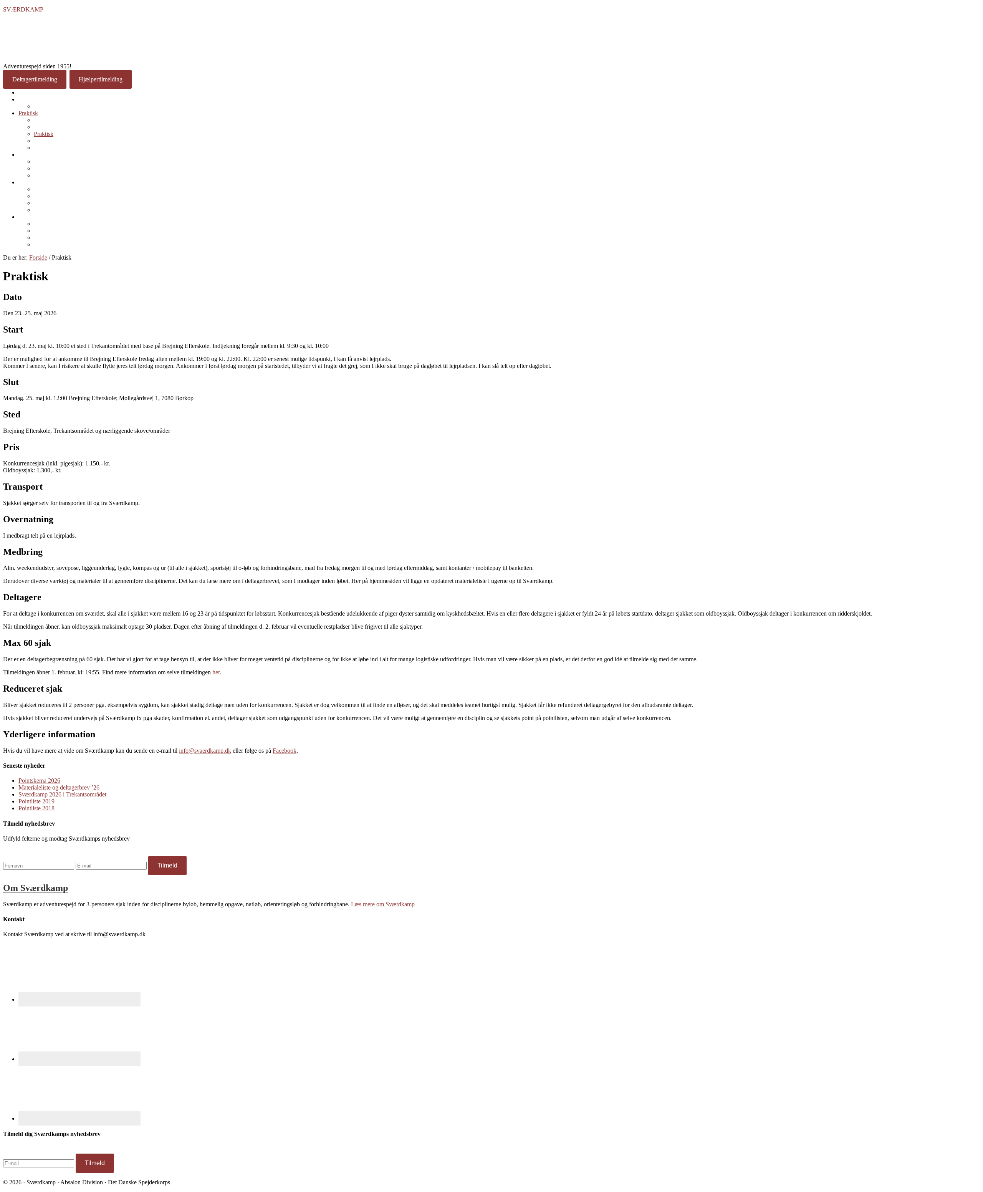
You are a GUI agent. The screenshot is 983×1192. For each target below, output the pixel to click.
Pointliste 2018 (36, 808)
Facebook (284, 750)
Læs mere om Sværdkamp (383, 904)
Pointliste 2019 (36, 801)
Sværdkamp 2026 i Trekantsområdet (62, 794)
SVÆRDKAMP (23, 9)
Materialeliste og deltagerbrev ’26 (58, 787)
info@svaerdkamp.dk (205, 750)
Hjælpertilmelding (100, 79)
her (216, 672)
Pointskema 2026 (39, 780)
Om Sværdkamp (35, 888)
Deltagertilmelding (34, 79)
